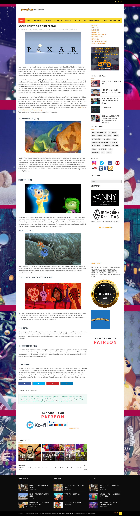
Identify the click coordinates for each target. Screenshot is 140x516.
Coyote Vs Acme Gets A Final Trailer (39, 486)
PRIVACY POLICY (70, 513)
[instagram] (116, 2)
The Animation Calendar (98, 34)
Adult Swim (115, 145)
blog (47, 29)
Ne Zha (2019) (106, 107)
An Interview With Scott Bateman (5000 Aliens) (28, 456)
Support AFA (95, 39)
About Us (94, 25)
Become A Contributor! (98, 44)
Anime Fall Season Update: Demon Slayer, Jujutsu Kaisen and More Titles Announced (110, 119)
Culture (104, 20)
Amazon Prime (95, 152)
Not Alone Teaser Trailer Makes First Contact (110, 495)
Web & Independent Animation (100, 142)
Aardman (94, 149)
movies (62, 29)
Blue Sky (109, 152)
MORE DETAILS (74, 428)
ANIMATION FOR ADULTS (47, 513)
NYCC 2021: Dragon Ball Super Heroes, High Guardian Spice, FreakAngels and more (76, 454)
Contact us (94, 28)
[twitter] (121, 2)
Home (22, 20)
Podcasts (57, 20)
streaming (100, 132)
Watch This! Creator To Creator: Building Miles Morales (110, 101)
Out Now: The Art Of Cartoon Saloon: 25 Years (39, 504)
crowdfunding (102, 149)
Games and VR (94, 20)
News (28, 20)
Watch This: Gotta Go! (72, 494)
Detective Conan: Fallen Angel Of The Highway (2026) (111, 91)
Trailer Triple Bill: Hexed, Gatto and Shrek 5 (109, 504)
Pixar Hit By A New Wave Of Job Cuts (39, 495)
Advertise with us (96, 37)
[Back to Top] (120, 513)
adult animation (96, 139)
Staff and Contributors (99, 41)
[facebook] (118, 2)
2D (21, 446)
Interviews (68, 20)
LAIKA (103, 152)
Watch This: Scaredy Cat (73, 503)
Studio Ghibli (107, 139)
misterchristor (56, 29)
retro (110, 149)
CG (50, 29)
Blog (76, 20)
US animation (73, 29)
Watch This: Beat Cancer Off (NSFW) (74, 486)
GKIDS (93, 135)
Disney (109, 135)
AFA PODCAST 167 (96, 263)
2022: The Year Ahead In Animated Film (51, 456)
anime (68, 446)
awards (116, 135)
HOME (116, 513)
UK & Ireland (112, 132)
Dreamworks (106, 145)
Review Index (95, 30)
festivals (99, 135)
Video (84, 20)
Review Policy (95, 32)
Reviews (37, 20)
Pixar (66, 29)
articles (43, 29)
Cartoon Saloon (96, 145)
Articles (47, 20)
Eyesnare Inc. (62, 513)
